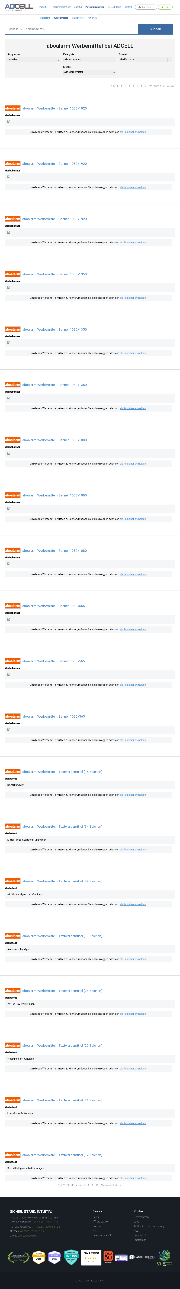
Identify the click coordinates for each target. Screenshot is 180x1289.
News (96, 1217)
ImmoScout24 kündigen (20, 1113)
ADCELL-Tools (114, 6)
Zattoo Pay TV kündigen (21, 1004)
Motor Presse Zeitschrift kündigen (26, 839)
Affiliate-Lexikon (101, 1221)
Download (98, 1226)
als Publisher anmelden (133, 132)
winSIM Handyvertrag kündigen (24, 894)
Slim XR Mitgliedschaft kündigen (25, 1168)
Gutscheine (77, 17)
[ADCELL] (91, 1257)
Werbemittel (61, 17)
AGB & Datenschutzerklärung (149, 1226)
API (94, 1230)
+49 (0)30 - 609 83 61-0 (44, 1222)
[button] (155, 29)
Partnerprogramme (94, 6)
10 (150, 85)
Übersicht (45, 17)
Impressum (140, 1239)
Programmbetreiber (61, 6)
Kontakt (128, 6)
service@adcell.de (27, 1235)
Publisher (43, 6)
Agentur (78, 6)
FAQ (136, 1230)
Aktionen (92, 17)
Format (123, 54)
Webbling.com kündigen (20, 1058)
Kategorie (68, 54)
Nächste (159, 85)
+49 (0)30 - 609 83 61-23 (46, 1226)
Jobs (136, 1221)
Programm (14, 54)
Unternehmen (141, 1217)
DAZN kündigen (15, 785)
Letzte (170, 85)
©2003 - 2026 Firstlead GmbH (90, 1281)
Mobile (67, 66)
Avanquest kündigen (18, 949)
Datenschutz (140, 1235)
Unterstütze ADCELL (103, 1235)
